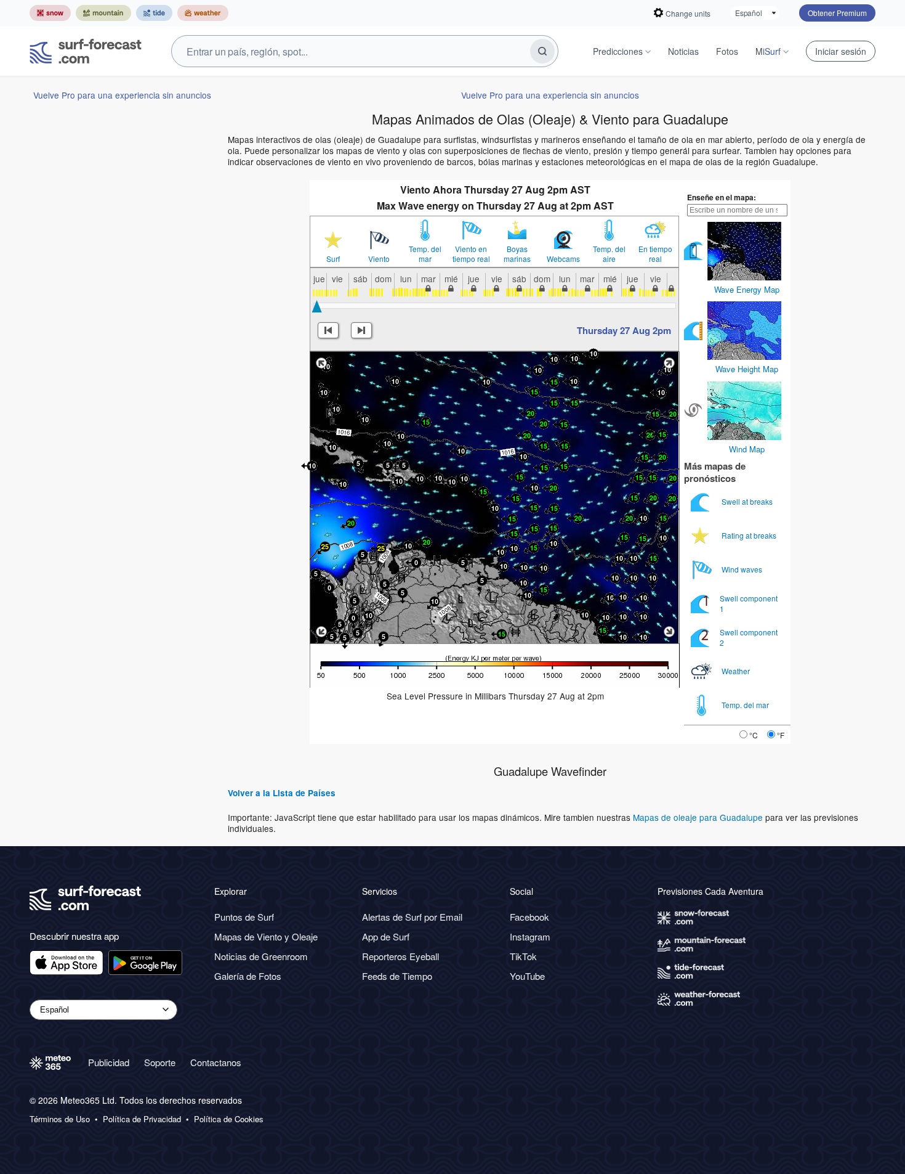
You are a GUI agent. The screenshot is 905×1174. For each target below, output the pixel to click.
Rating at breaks (750, 535)
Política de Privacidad (142, 1119)
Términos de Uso (60, 1119)
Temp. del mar (425, 254)
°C (753, 735)
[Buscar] (542, 51)
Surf (333, 259)
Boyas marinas (517, 254)
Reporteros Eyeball (400, 956)
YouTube (527, 975)
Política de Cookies (228, 1119)
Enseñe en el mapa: (721, 197)
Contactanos (215, 1062)
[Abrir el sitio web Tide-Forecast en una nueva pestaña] (154, 13)
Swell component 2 (749, 637)
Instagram (530, 936)
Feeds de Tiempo (397, 975)
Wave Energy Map (746, 289)
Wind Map (747, 449)
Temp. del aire (609, 254)
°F (780, 735)
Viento (379, 259)
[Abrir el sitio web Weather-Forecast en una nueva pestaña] (202, 13)
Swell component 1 (749, 603)
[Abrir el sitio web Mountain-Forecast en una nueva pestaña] (103, 13)
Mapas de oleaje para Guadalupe (698, 817)
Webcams (563, 259)
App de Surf (385, 936)
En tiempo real (655, 254)
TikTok (523, 956)
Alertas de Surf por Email (412, 916)
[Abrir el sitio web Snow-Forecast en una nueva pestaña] (50, 13)
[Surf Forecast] (86, 51)
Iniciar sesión (840, 51)
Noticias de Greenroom (261, 956)
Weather (737, 671)
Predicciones (618, 51)
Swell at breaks (748, 501)
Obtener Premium (837, 12)
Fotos (727, 51)
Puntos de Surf (244, 916)
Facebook (529, 916)
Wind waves (743, 569)
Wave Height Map (746, 369)
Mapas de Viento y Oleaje (266, 936)
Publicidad (108, 1062)
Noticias (683, 51)
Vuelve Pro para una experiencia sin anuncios (122, 95)
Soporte (159, 1062)
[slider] (316, 306)
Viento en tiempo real (471, 254)
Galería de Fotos (247, 975)
